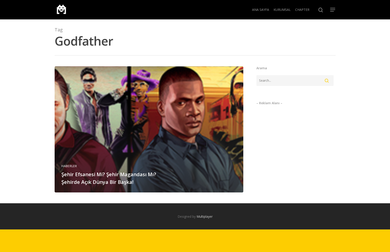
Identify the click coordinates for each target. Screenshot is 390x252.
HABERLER (69, 166)
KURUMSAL (282, 9)
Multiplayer (205, 216)
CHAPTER (302, 9)
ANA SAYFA (260, 9)
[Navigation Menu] (333, 9)
